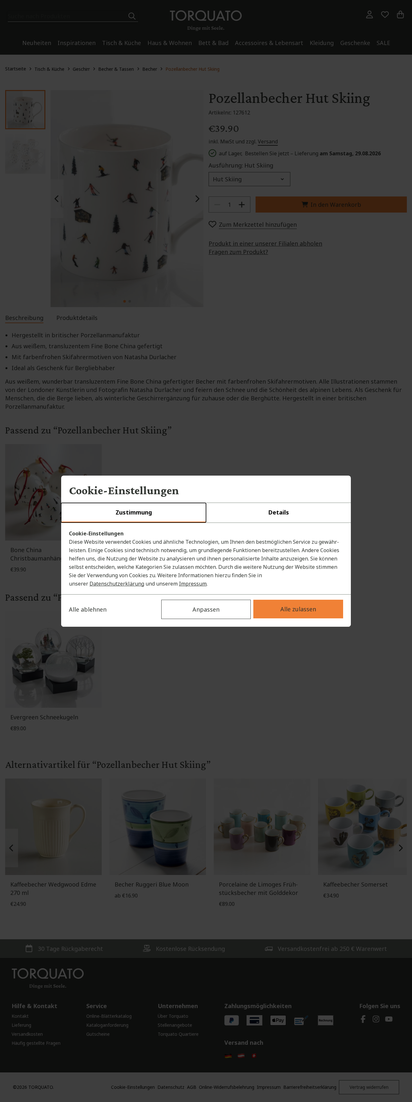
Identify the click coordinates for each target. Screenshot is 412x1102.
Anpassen (206, 609)
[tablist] (206, 513)
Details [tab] (278, 512)
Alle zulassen (298, 609)
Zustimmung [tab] (134, 512)
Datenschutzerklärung (116, 583)
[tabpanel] (206, 558)
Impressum (193, 583)
